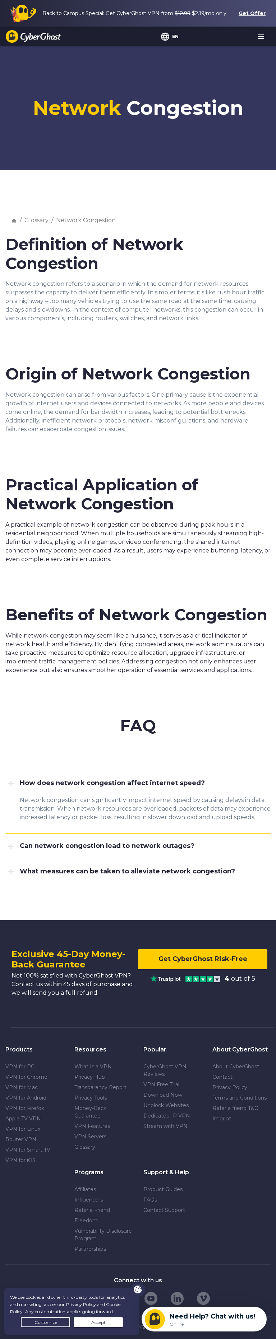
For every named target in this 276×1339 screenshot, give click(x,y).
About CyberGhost (235, 1066)
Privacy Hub (89, 1077)
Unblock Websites (166, 1105)
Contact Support (164, 1210)
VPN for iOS (20, 1160)
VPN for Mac (21, 1087)
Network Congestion (86, 220)
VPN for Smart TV (27, 1150)
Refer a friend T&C (235, 1108)
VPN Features (92, 1126)
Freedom (86, 1220)
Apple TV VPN (23, 1118)
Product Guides (163, 1189)
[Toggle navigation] (261, 37)
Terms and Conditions (239, 1098)
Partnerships (90, 1249)
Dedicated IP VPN (166, 1115)
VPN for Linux (22, 1129)
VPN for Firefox (24, 1108)
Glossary (36, 220)
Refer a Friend (92, 1210)
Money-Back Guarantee (90, 1112)
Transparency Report (100, 1087)
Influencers (88, 1199)
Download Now (162, 1095)
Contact (222, 1077)
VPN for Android (25, 1098)
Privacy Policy (229, 1087)
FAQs (150, 1199)
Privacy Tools (90, 1098)
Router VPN (20, 1139)
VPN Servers (90, 1136)
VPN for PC (19, 1066)
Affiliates (85, 1189)
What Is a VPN (93, 1066)
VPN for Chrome (26, 1077)
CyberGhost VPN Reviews (165, 1070)
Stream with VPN (165, 1126)
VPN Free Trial (161, 1084)
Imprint (221, 1118)
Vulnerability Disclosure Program (103, 1235)
